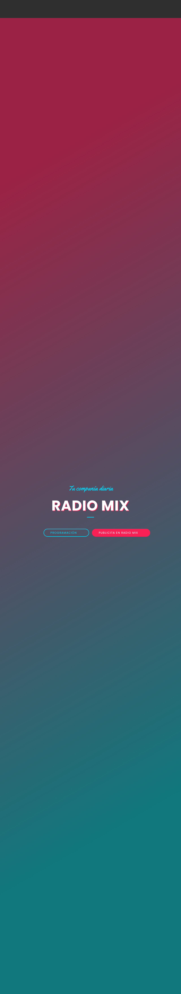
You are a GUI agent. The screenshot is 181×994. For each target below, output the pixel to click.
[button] (66, 533)
